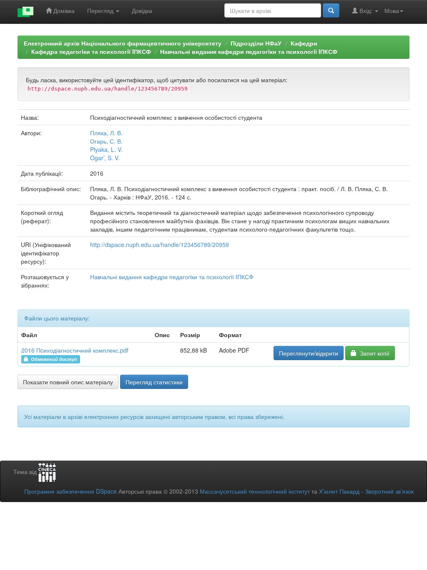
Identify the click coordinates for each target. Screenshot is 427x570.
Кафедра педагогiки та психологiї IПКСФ (91, 51)
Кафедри (304, 43)
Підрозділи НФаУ (256, 43)
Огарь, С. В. (106, 141)
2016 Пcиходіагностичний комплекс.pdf (74, 350)
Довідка (142, 10)
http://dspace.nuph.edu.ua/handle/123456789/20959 (159, 244)
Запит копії (373, 353)
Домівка (63, 10)
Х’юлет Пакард (339, 491)
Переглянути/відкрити (308, 353)
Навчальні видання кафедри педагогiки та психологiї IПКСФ (248, 51)
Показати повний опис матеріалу (68, 382)
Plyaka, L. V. (106, 149)
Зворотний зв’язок (389, 491)
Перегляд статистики (154, 382)
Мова (391, 10)
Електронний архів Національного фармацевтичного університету (122, 43)
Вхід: (366, 10)
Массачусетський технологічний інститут (255, 491)
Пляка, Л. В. (106, 133)
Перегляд (101, 10)
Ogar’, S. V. (105, 158)
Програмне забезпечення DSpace (70, 491)
